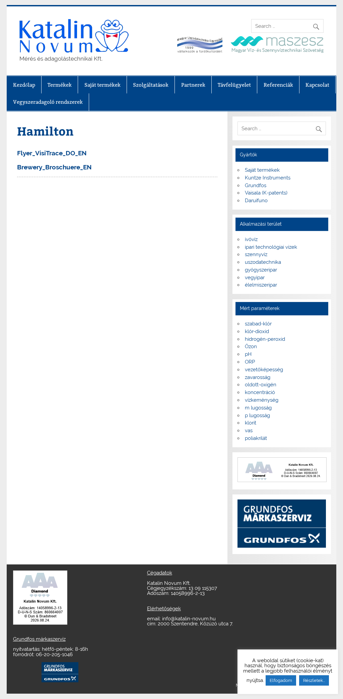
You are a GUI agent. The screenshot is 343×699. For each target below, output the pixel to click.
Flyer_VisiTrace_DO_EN (52, 153)
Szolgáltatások (150, 85)
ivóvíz (251, 239)
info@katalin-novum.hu (189, 619)
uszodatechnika (263, 262)
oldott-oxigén (260, 385)
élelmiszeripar (261, 285)
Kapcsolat (317, 85)
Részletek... (314, 680)
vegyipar (255, 278)
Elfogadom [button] (281, 680)
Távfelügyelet (234, 85)
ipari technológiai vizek (271, 247)
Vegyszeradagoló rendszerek (48, 102)
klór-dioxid (257, 331)
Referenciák (278, 85)
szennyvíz (256, 254)
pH (248, 354)
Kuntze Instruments (267, 178)
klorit (250, 423)
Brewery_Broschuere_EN (54, 167)
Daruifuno (256, 201)
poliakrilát (256, 438)
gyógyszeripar (261, 270)
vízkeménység (261, 400)
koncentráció (260, 392)
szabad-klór (258, 324)
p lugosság (257, 415)
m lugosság (258, 408)
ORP (250, 362)
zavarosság (257, 377)
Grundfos (255, 185)
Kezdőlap (24, 85)
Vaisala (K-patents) (266, 193)
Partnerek (193, 85)
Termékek (60, 85)
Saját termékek (102, 85)
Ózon (251, 346)
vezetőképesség (264, 370)
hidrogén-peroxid (265, 339)
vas (249, 431)
